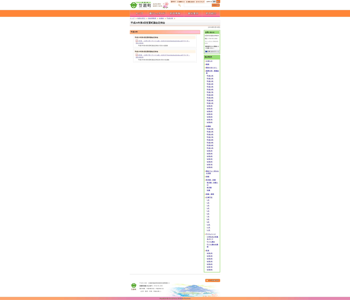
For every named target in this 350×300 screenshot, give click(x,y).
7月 (208, 216)
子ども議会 (211, 242)
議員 (207, 64)
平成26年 (170, 18)
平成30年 (210, 100)
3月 (208, 205)
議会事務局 (152, 18)
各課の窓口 (141, 18)
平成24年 (210, 84)
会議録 (161, 18)
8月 (208, 219)
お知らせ (209, 61)
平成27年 (210, 92)
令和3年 (210, 108)
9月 (208, 222)
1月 (208, 200)
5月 (208, 211)
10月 (208, 225)
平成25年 (210, 87)
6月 (208, 214)
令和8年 (210, 122)
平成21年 (210, 76)
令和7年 (210, 119)
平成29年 (210, 98)
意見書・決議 (211, 180)
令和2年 (210, 106)
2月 (208, 203)
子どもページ (211, 234)
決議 (208, 190)
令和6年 (210, 117)
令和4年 (210, 111)
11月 (208, 227)
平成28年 (210, 95)
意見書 (209, 187)
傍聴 (207, 176)
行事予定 (209, 197)
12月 (208, 230)
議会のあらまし (211, 67)
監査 (207, 250)
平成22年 (210, 78)
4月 (208, 208)
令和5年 (210, 114)
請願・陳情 (210, 194)
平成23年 (210, 81)
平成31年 (210, 103)
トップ (132, 18)
